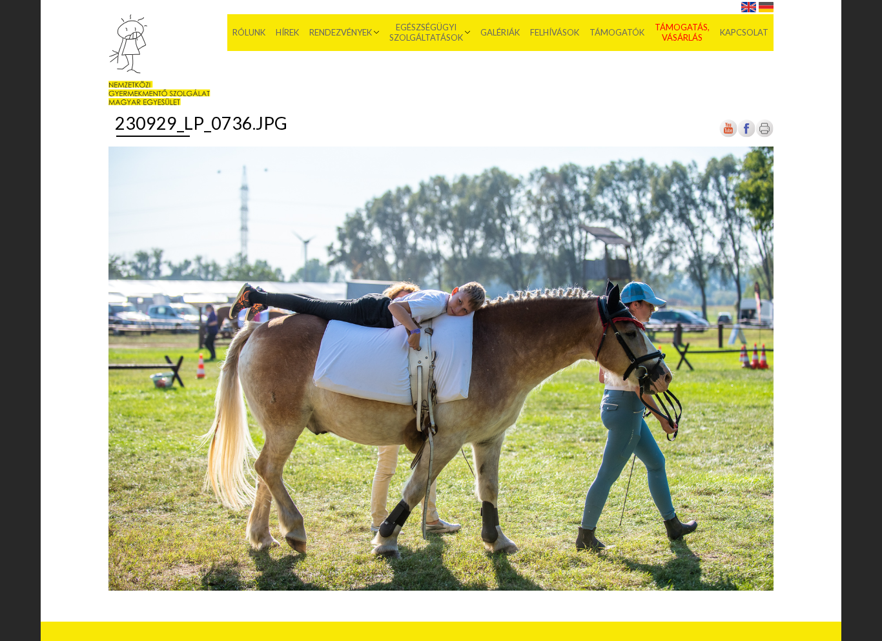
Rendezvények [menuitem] (340, 32)
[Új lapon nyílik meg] (746, 135)
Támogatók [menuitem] (617, 32)
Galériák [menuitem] (500, 32)
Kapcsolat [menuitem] (744, 32)
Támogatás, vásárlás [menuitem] (682, 32)
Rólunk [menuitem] (248, 32)
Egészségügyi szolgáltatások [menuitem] (426, 32)
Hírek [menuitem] (287, 32)
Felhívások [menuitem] (554, 32)
